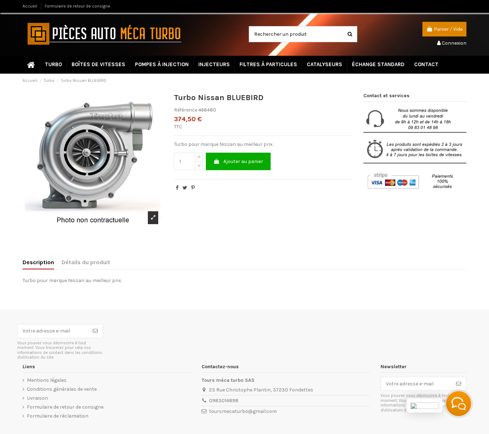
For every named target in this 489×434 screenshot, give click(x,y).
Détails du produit (86, 262)
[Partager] (177, 188)
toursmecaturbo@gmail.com (243, 411)
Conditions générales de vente (62, 389)
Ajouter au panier (243, 161)
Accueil (30, 6)
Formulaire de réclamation (57, 416)
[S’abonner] (95, 331)
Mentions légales (47, 380)
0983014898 (223, 401)
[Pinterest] (193, 188)
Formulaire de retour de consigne (77, 6)
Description (38, 262)
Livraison (37, 398)
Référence (185, 110)
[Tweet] (185, 188)
